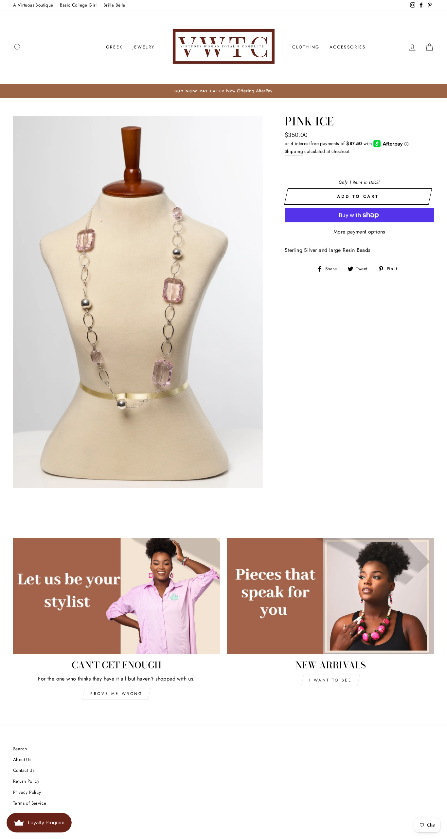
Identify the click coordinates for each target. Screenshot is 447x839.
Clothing (306, 47)
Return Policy (26, 781)
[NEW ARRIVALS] (330, 596)
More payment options (359, 231)
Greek (114, 47)
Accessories (348, 47)
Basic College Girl (78, 5)
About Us (22, 759)
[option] (223, 91)
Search (20, 748)
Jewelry (144, 47)
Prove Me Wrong (116, 694)
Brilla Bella (114, 5)
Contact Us (23, 770)
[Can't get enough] (116, 596)
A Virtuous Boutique (33, 5)
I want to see (330, 680)
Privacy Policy (27, 792)
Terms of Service (29, 803)
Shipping (294, 151)
